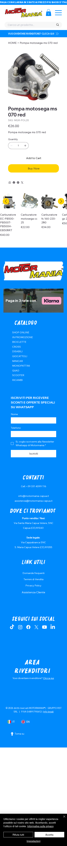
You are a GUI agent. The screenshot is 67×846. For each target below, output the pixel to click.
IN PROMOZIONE (22, 337)
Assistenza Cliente (33, 592)
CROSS (16, 346)
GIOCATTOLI (19, 356)
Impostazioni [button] (33, 841)
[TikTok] (12, 627)
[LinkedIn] (52, 627)
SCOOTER (18, 375)
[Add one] (25, 145)
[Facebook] (14, 182)
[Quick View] (29, 201)
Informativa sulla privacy (40, 826)
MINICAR (17, 361)
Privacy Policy (33, 585)
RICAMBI (17, 380)
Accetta (49, 834)
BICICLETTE (19, 341)
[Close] (62, 818)
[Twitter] (22, 182)
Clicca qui (48, 678)
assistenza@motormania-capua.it (33, 500)
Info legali (48, 711)
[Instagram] (20, 627)
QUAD (15, 370)
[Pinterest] (18, 182)
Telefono (16, 427)
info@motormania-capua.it (33, 496)
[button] (48, 12)
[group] (33, 219)
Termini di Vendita (33, 579)
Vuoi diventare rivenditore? (28, 678)
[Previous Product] (6, 201)
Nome (14, 414)
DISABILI (17, 351)
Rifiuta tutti (18, 834)
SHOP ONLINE (20, 332)
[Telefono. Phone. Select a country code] (16, 434)
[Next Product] (61, 201)
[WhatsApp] (10, 182)
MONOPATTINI (21, 365)
